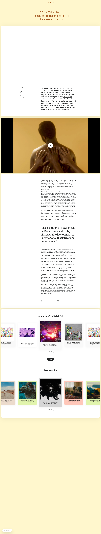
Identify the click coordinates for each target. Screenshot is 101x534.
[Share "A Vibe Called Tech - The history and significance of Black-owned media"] (21, 96)
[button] (50, 53)
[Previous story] (49, 410)
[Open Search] (39, 3)
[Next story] (52, 410)
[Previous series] (49, 352)
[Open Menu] (61, 3)
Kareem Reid (57, 99)
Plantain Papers (53, 92)
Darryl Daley (67, 97)
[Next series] (52, 352)
